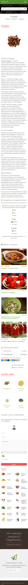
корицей (24, 116)
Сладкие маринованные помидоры (13, 341)
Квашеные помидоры (8, 292)
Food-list (5, 1)
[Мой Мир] (6, 360)
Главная (7, 19)
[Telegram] (19, 360)
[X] (8, 360)
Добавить (14, 464)
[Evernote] (10, 360)
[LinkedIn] (12, 360)
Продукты (14, 19)
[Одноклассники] (4, 360)
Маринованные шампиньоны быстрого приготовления (11, 317)
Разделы (3, 469)
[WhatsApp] (17, 360)
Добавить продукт (15, 544)
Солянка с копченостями (9, 268)
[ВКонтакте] (2, 360)
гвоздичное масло (6, 138)
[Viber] (14, 360)
